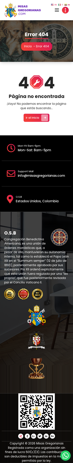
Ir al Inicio (32, 118)
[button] (65, 455)
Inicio (28, 46)
